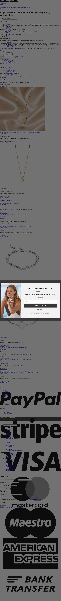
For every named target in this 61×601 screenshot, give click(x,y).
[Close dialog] (58, 284)
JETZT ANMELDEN (40, 305)
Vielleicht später (40, 309)
